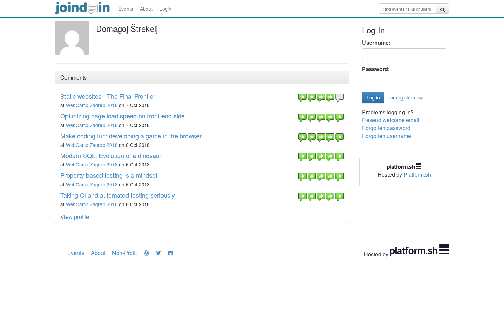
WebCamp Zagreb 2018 (92, 105)
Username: (376, 42)
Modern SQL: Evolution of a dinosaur (110, 155)
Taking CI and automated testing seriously (117, 194)
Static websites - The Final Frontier (107, 96)
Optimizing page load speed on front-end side (122, 115)
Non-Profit (124, 253)
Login (165, 8)
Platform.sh (417, 174)
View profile (74, 217)
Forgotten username (386, 136)
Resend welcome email (390, 120)
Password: (376, 69)
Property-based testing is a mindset (108, 175)
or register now (406, 97)
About (146, 8)
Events (125, 8)
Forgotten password (386, 128)
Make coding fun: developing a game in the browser (131, 135)
